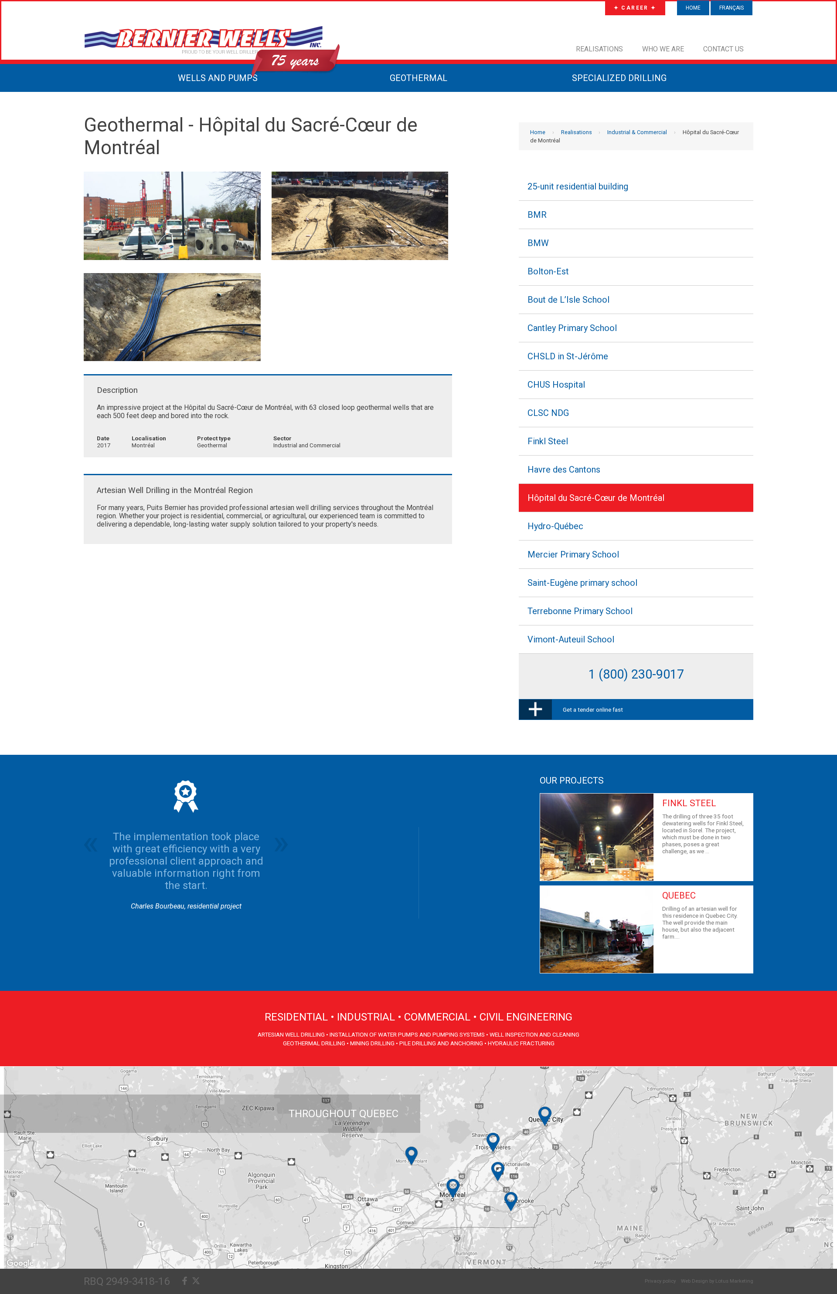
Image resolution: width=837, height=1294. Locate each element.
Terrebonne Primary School (580, 611)
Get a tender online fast (593, 709)
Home (693, 8)
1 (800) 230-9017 (636, 674)
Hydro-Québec (555, 526)
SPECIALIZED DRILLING (619, 78)
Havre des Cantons (563, 469)
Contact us (723, 49)
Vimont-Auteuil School (570, 639)
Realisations (599, 49)
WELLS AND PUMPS (218, 78)
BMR (537, 214)
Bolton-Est (548, 271)
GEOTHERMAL (418, 78)
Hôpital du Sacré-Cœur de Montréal (595, 498)
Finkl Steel (547, 441)
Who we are (663, 49)
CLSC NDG (548, 413)
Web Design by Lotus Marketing (717, 1281)
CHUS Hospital (556, 384)
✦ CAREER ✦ (635, 8)
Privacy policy (660, 1281)
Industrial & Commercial (637, 132)
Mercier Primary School (573, 554)
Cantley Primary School (572, 328)
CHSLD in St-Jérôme (567, 356)
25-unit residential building (577, 186)
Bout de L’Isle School (568, 299)
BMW (538, 243)
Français (731, 8)
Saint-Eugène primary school (582, 583)
